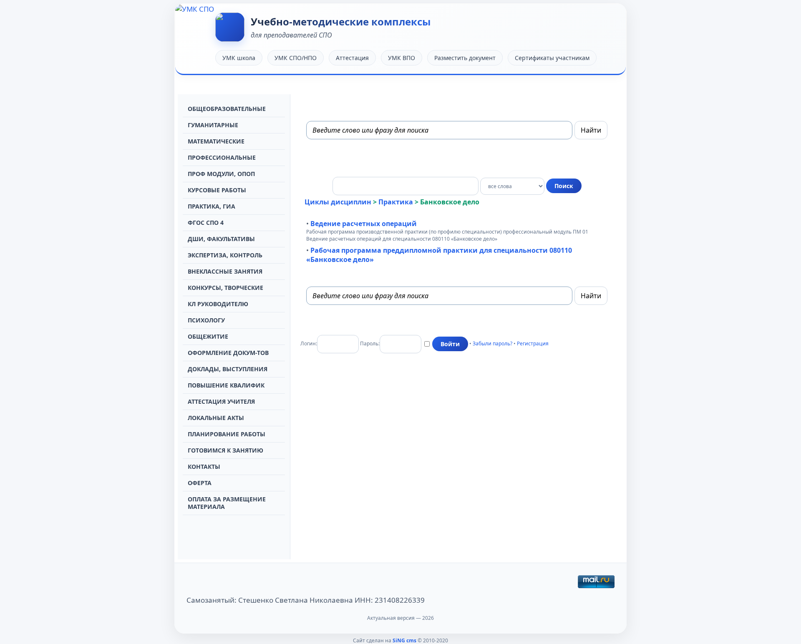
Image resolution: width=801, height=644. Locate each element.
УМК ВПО (401, 58)
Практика (395, 201)
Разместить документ (465, 58)
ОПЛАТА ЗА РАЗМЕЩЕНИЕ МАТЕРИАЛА (227, 503)
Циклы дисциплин (338, 201)
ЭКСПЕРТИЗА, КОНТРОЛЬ (225, 255)
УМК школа (238, 58)
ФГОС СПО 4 (206, 222)
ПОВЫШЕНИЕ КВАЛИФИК (226, 385)
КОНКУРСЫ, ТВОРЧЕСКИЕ (225, 288)
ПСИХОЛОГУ (206, 320)
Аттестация (352, 58)
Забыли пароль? (492, 343)
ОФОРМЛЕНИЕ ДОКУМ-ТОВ (228, 353)
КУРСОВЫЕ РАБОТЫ (217, 190)
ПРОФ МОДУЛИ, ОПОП (221, 174)
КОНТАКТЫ (204, 466)
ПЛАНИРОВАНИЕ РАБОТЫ (226, 434)
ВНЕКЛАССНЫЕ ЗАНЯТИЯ (225, 271)
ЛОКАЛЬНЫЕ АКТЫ (216, 418)
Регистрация (533, 343)
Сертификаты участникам (552, 58)
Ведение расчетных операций (363, 223)
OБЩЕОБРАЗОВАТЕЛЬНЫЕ (227, 109)
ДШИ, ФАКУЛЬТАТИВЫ (221, 239)
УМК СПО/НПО (296, 58)
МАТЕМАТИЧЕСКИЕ (216, 141)
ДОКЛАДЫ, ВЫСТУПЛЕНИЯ (227, 369)
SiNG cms (404, 640)
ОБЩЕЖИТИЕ (208, 336)
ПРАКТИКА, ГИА (211, 206)
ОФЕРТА (200, 483)
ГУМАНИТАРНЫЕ (213, 125)
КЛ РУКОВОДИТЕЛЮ (218, 304)
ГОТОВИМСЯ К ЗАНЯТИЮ (225, 450)
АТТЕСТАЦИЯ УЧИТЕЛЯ (221, 401)
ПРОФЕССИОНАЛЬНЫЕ (222, 157)
